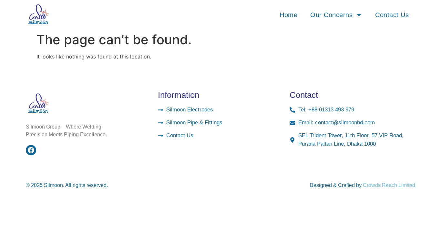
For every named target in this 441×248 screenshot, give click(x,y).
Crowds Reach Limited (389, 185)
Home (288, 14)
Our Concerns (331, 14)
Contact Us (392, 14)
